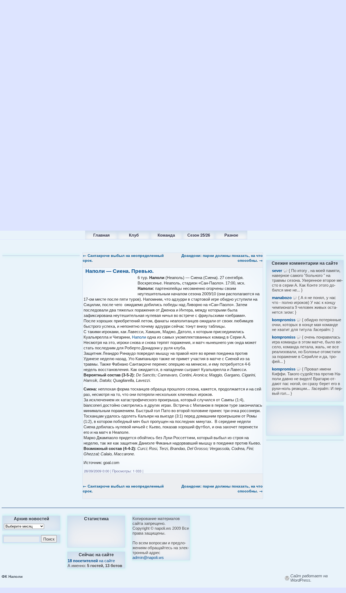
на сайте (91, 560)
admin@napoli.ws (148, 557)
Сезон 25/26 (198, 235)
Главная (101, 235)
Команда (166, 235)
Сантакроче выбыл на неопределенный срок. (123, 258)
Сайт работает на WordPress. (309, 578)
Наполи (139, 337)
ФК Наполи (12, 576)
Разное (231, 235)
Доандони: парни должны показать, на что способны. (222, 258)
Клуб (134, 235)
